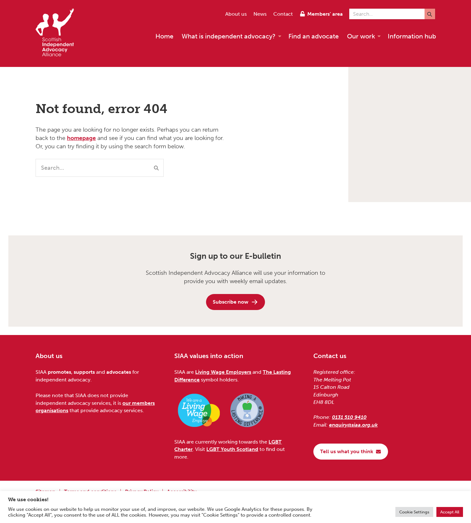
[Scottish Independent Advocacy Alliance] (58, 33)
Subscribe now (230, 302)
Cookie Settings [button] (414, 512)
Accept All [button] (449, 512)
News (260, 14)
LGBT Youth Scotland (232, 449)
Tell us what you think (346, 451)
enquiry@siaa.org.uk (353, 425)
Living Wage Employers (223, 372)
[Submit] (430, 14)
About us (236, 14)
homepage (81, 138)
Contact (283, 14)
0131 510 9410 (349, 417)
